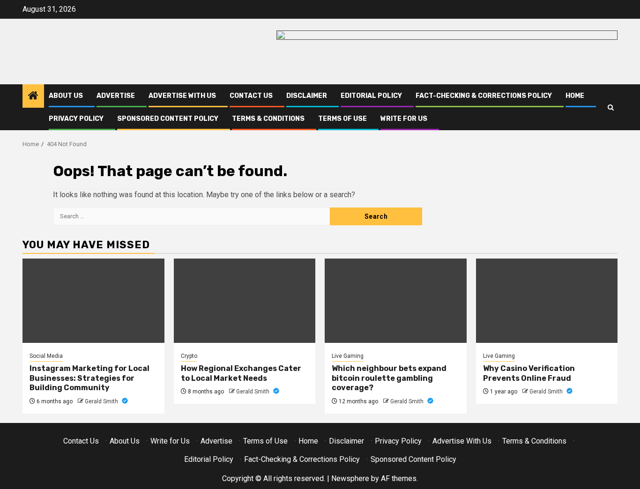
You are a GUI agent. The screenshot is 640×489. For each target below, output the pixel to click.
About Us (66, 96)
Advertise (116, 96)
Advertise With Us (182, 96)
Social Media (46, 356)
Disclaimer (306, 96)
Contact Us (251, 96)
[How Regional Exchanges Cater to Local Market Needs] (245, 301)
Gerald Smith (102, 401)
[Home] (33, 96)
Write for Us (403, 119)
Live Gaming (348, 356)
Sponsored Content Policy (167, 119)
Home (575, 96)
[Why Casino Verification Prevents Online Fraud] (547, 301)
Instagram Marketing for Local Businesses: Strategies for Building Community (89, 378)
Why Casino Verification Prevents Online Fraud (529, 373)
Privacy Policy (76, 119)
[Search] (611, 107)
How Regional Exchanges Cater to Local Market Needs (241, 373)
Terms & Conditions (268, 119)
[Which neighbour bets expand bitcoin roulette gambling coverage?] (396, 301)
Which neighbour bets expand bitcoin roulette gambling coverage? (389, 378)
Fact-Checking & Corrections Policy (484, 96)
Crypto (189, 356)
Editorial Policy (371, 96)
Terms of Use (342, 119)
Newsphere (350, 478)
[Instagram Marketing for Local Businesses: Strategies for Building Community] (93, 301)
